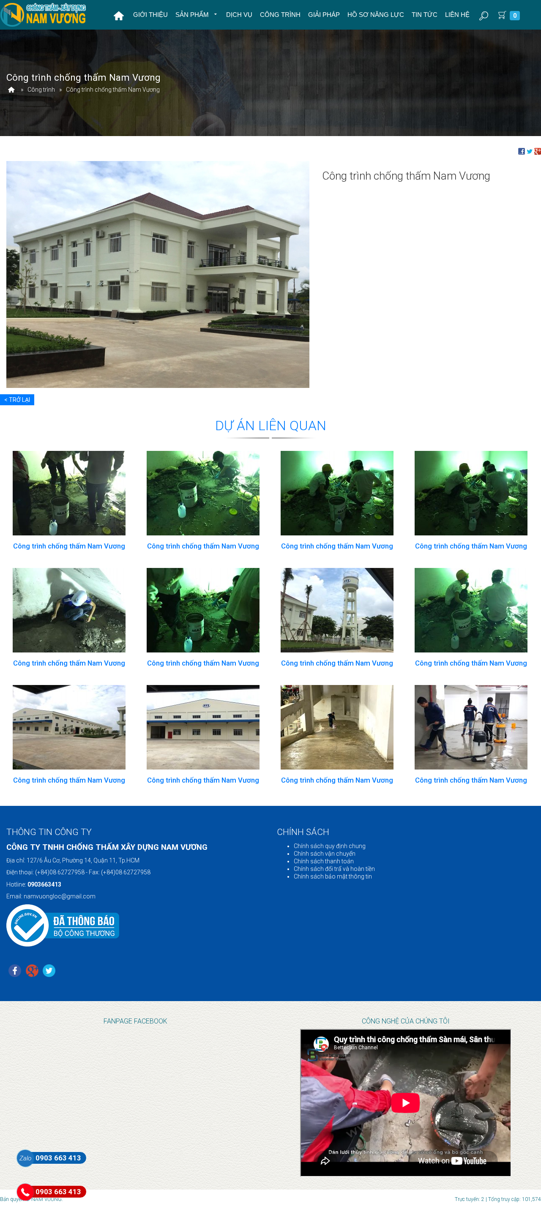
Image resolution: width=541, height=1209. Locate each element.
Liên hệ (457, 14)
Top (521, 1186)
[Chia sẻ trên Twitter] (529, 150)
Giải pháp (324, 14)
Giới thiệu (150, 14)
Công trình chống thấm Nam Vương (69, 546)
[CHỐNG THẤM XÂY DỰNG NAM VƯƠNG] (11, 89)
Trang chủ (118, 15)
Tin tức (424, 14)
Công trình (280, 14)
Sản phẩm (192, 14)
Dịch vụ (239, 14)
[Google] (32, 971)
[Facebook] (14, 971)
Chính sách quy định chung (330, 846)
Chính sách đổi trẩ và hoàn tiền (334, 868)
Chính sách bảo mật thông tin (333, 876)
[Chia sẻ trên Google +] (537, 150)
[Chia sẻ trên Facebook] (521, 150)
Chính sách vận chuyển (324, 853)
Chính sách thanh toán (324, 861)
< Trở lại (17, 399)
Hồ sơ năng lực (375, 14)
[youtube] (49, 971)
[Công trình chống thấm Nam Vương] (157, 273)
